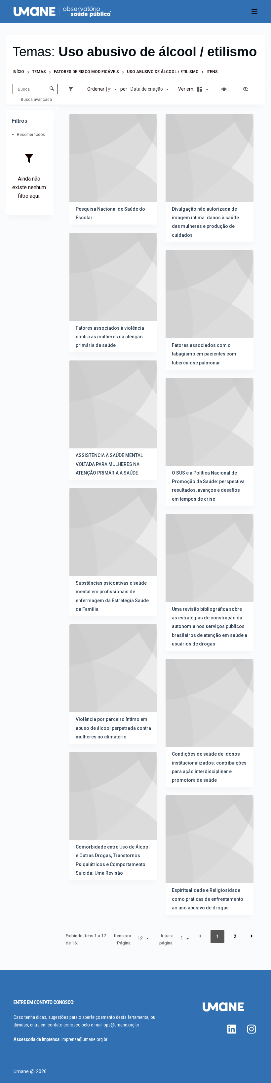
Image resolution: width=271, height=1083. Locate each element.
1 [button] (217, 936)
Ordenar (95, 89)
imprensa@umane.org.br (84, 1039)
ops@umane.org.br (121, 1024)
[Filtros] (72, 89)
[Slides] (225, 89)
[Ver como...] (247, 89)
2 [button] (235, 936)
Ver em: (186, 89)
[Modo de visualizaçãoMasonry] (201, 89)
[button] (200, 936)
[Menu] (254, 12)
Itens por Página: (123, 939)
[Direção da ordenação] (112, 89)
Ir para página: (166, 939)
